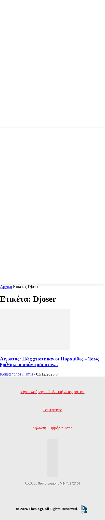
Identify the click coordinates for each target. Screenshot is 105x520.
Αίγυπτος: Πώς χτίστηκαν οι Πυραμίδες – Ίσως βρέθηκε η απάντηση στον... (49, 361)
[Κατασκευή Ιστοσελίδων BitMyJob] (84, 509)
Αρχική (6, 286)
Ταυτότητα (52, 409)
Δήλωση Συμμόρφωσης (52, 427)
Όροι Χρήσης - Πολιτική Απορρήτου (53, 391)
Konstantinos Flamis (16, 374)
